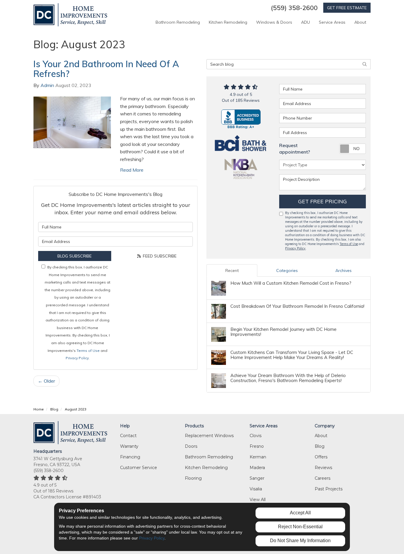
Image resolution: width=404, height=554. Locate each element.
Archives (343, 270)
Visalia (256, 489)
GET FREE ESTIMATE (347, 7)
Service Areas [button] (332, 22)
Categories (287, 270)
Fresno (257, 446)
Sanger (257, 478)
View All (258, 499)
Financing (130, 457)
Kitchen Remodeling (206, 467)
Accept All (300, 512)
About (321, 435)
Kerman (258, 457)
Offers (321, 457)
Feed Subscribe (159, 256)
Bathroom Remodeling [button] (178, 22)
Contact (128, 435)
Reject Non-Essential (300, 526)
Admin (47, 85)
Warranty (129, 446)
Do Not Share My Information (300, 540)
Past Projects (328, 489)
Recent (232, 270)
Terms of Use (88, 350)
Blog (319, 446)
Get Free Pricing (322, 201)
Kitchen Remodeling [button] (228, 22)
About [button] (360, 22)
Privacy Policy (77, 358)
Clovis (255, 435)
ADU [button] (305, 22)
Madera (257, 467)
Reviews (323, 467)
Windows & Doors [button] (274, 22)
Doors (191, 446)
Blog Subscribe (74, 256)
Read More (131, 170)
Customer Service (138, 467)
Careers (322, 478)
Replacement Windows (209, 435)
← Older (46, 381)
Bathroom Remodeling (209, 457)
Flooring (193, 478)
